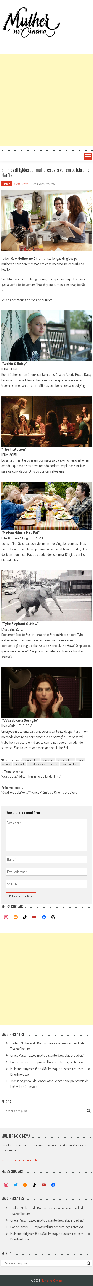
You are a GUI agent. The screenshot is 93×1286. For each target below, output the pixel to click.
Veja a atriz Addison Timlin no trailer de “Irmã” (31, 776)
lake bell (19, 764)
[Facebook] (44, 917)
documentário (65, 759)
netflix (53, 764)
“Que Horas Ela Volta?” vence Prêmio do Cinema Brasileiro (39, 793)
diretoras (48, 759)
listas (6, 184)
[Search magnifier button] (89, 1111)
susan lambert (70, 764)
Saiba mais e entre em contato (20, 1160)
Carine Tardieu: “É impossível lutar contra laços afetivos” (47, 1062)
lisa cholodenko (37, 764)
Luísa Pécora (21, 184)
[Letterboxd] (15, 917)
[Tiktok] (25, 917)
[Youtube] (34, 917)
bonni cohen (31, 759)
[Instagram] (6, 917)
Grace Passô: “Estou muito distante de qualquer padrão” (47, 1055)
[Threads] (53, 917)
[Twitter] (15, 1185)
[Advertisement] (46, 100)
